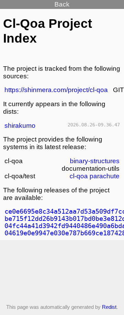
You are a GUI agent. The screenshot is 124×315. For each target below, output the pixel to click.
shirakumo (19, 125)
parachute (105, 176)
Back (62, 4)
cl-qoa (79, 176)
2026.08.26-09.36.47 (94, 124)
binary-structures (95, 161)
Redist (109, 307)
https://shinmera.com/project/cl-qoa (56, 89)
